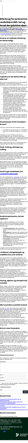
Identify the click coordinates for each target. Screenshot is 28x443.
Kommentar (3, 361)
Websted (2, 380)
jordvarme (16, 177)
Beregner (8, 13)
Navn (2, 374)
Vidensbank (9, 8)
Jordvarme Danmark (5, 33)
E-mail (2, 377)
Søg (1, 389)
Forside (7, 6)
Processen (8, 12)
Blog (6, 9)
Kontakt (7, 15)
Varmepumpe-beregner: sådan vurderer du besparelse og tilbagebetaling (11, 402)
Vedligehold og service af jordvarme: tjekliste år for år (14, 409)
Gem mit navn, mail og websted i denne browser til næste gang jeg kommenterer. (14, 384)
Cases (6, 10)
